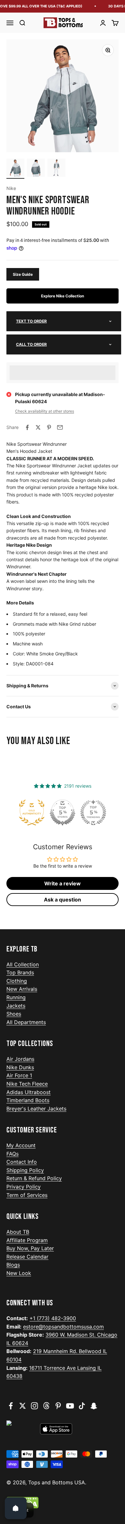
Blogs (13, 1264)
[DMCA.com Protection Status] (62, 1503)
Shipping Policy (25, 1170)
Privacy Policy (23, 1186)
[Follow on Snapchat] (93, 1405)
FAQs (12, 1153)
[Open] (16, 1508)
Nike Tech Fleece (27, 1084)
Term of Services (26, 1195)
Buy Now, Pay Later (30, 1248)
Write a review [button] (62, 883)
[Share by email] (59, 427)
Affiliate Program (27, 1240)
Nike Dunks (20, 1067)
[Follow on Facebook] (10, 1405)
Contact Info (21, 1162)
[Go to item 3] (56, 169)
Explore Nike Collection (62, 296)
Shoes (13, 1014)
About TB (17, 1232)
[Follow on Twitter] (22, 1405)
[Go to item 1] (15, 169)
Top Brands (20, 972)
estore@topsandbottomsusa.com (63, 1326)
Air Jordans (20, 1059)
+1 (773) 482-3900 (52, 1318)
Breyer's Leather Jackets (36, 1108)
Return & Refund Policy (34, 1178)
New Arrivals (21, 989)
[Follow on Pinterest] (58, 1405)
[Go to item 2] (36, 169)
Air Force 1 (19, 1075)
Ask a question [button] (62, 899)
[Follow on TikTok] (82, 1405)
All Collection (22, 964)
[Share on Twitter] (38, 427)
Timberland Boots (27, 1100)
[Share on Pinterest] (49, 427)
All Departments (26, 1022)
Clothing (16, 981)
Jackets (15, 1005)
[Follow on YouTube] (70, 1405)
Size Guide (23, 274)
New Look (18, 1273)
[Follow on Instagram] (34, 1405)
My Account (21, 1145)
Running (16, 997)
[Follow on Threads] (46, 1405)
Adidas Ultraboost (28, 1092)
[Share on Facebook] (27, 427)
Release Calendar (27, 1256)
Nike (11, 188)
